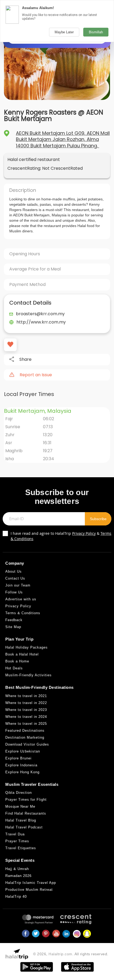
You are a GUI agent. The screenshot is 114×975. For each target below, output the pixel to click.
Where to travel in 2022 (26, 703)
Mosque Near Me (20, 806)
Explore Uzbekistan (22, 751)
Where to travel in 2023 (26, 710)
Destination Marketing (24, 737)
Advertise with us (20, 599)
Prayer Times (17, 841)
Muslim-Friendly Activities (28, 675)
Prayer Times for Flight (26, 800)
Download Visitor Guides (27, 744)
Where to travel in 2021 (26, 696)
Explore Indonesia (21, 765)
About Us (13, 571)
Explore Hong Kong (22, 772)
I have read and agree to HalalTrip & (61, 536)
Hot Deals (14, 668)
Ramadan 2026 (18, 876)
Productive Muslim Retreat (29, 890)
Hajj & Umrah (17, 869)
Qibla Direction (18, 793)
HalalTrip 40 (16, 897)
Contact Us (15, 578)
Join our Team (17, 585)
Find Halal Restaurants (25, 813)
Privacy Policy (84, 533)
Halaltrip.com (60, 954)
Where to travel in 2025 (26, 724)
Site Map (13, 627)
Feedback (14, 620)
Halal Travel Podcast (24, 827)
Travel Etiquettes (20, 848)
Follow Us (14, 592)
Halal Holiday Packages (26, 647)
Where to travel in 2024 (26, 717)
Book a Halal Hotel (22, 654)
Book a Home (17, 661)
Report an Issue (36, 375)
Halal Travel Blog (20, 820)
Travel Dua (15, 834)
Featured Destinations (25, 731)
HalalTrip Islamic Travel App (30, 883)
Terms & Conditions (22, 613)
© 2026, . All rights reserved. (70, 954)
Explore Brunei (18, 758)
